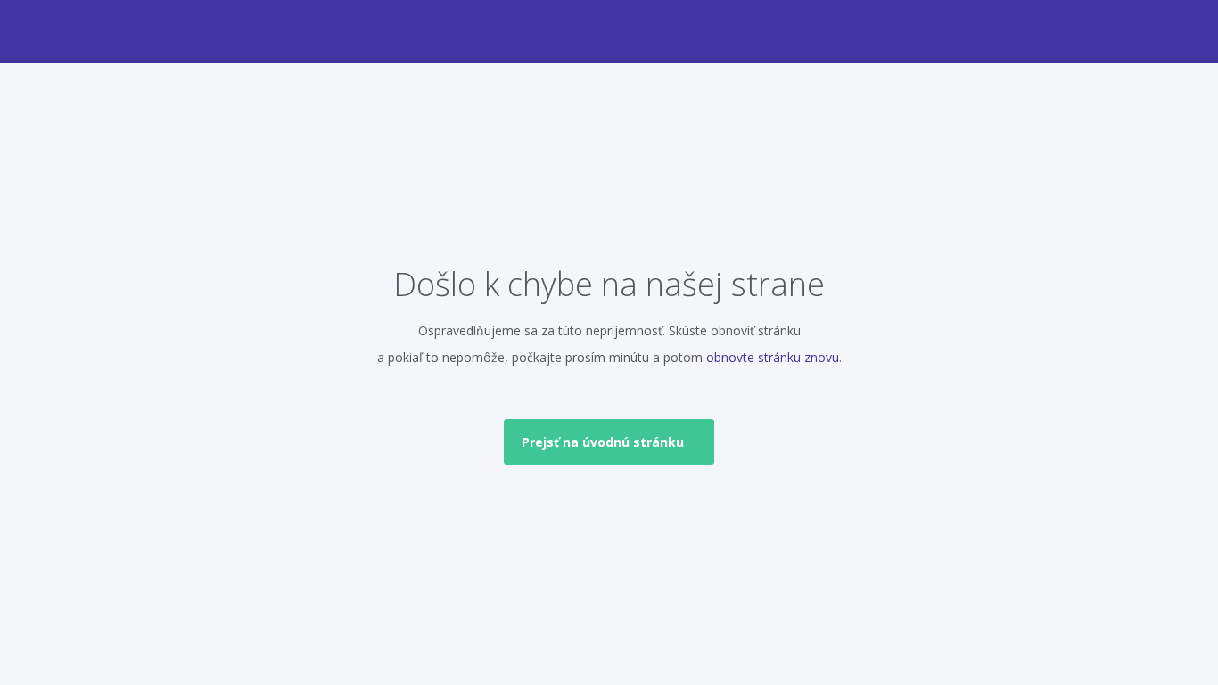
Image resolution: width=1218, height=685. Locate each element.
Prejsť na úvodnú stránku (604, 441)
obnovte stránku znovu (772, 357)
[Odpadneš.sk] (609, 26)
